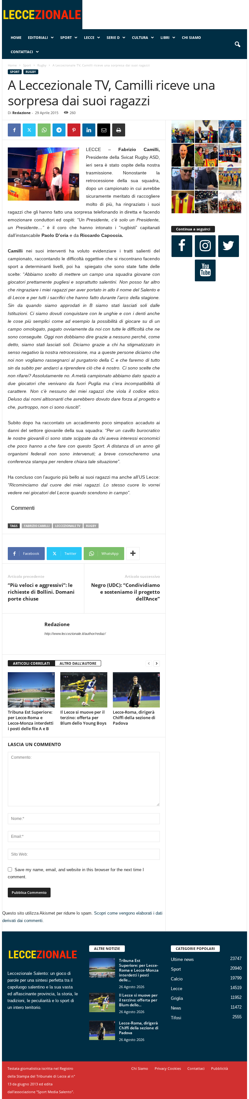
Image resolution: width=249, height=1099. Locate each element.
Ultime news (182, 959)
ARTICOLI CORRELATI (31, 663)
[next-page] (156, 663)
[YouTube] (205, 270)
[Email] (103, 129)
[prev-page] (149, 663)
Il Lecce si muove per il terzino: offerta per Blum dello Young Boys (83, 717)
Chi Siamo (191, 37)
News (176, 1008)
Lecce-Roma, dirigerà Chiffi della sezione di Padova (134, 717)
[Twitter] (29, 129)
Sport (66, 37)
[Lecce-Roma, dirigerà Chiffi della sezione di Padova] (136, 689)
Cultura (140, 37)
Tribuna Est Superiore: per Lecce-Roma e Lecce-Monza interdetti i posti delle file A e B (30, 720)
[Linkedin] (88, 129)
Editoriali (38, 37)
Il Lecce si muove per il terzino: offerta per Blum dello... (138, 1000)
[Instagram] (205, 246)
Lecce (89, 37)
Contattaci (22, 51)
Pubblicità (219, 1068)
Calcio (177, 978)
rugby (91, 526)
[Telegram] (59, 129)
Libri (165, 37)
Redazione (21, 112)
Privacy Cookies (168, 1068)
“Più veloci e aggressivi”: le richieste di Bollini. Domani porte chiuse (41, 592)
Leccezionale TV (67, 526)
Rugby (41, 65)
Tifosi (176, 1017)
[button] (237, 45)
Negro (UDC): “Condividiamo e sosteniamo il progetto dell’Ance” (125, 592)
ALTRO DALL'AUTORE (78, 663)
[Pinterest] (73, 129)
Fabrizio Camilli (37, 526)
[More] (133, 553)
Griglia (177, 998)
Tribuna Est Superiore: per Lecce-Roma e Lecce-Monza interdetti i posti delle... (139, 970)
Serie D (113, 37)
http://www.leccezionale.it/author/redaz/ (75, 634)
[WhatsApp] (44, 129)
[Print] (118, 129)
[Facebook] (14, 129)
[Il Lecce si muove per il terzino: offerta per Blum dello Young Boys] (83, 689)
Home (16, 37)
